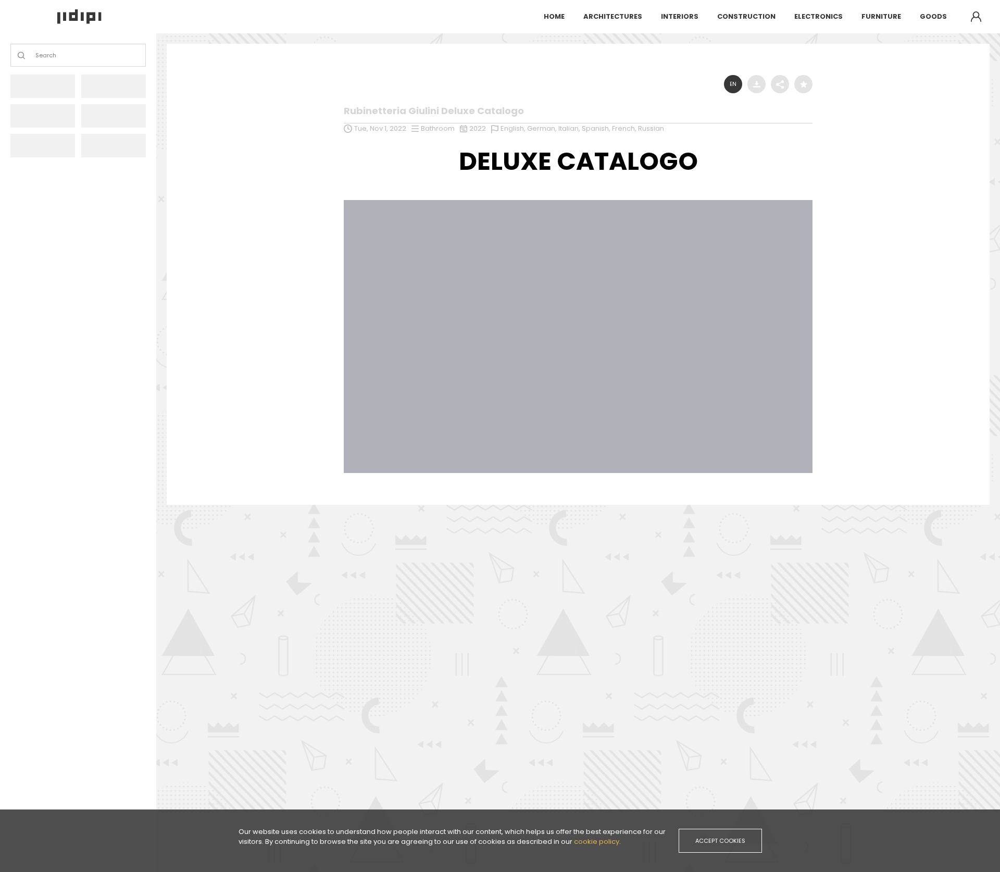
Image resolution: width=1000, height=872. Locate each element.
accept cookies (720, 841)
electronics (818, 16)
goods (933, 16)
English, (514, 128)
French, (625, 128)
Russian (651, 128)
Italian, (570, 128)
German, (542, 128)
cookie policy (596, 841)
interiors (679, 16)
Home (554, 16)
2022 (477, 128)
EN (733, 84)
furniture (881, 16)
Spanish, (597, 128)
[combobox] (36, 55)
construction (746, 16)
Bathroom (438, 128)
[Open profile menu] (976, 16)
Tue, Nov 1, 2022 (380, 128)
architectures (612, 16)
